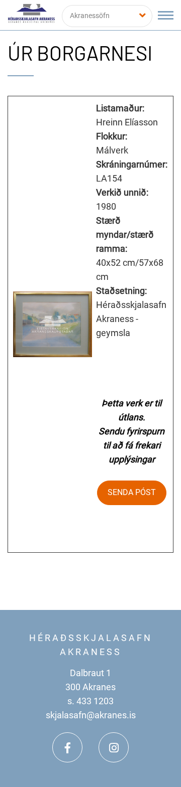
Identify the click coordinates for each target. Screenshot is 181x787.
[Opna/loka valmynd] (165, 15)
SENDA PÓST (132, 492)
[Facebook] (67, 747)
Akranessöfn (90, 16)
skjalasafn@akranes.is (91, 715)
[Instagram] (114, 747)
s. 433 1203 (90, 701)
